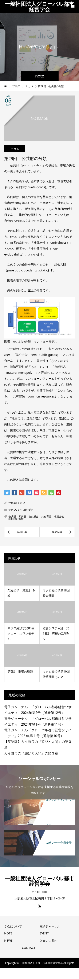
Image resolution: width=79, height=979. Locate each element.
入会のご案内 (48, 940)
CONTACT (28, 948)
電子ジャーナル (50, 926)
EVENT (44, 933)
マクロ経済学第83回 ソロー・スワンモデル (22, 633)
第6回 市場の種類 (20, 671)
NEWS (8, 940)
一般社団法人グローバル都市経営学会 (39, 6)
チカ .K (15, 148)
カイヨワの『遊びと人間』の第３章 (31, 753)
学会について (13, 926)
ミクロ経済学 (25, 509)
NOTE (8, 933)
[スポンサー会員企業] (39, 832)
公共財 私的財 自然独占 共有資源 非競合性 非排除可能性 (37, 518)
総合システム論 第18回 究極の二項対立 (56, 633)
